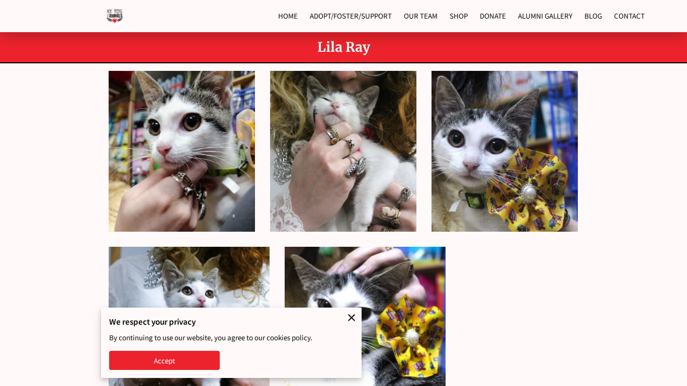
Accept (165, 360)
